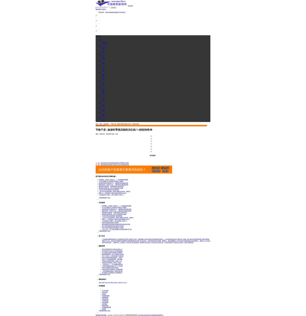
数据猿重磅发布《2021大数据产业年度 (113, 254)
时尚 (103, 77)
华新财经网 (105, 297)
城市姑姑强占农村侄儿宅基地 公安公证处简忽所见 (115, 164)
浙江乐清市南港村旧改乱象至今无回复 (113, 226)
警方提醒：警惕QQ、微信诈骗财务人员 (167, 241)
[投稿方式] (97, 23)
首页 (100, 39)
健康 (100, 102)
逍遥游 (104, 294)
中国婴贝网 (105, 300)
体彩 (103, 119)
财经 (100, 45)
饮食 (103, 106)
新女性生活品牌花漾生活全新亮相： (188, 241)
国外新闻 (104, 42)
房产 (100, 60)
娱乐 (100, 87)
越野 (120, 282)
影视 (103, 89)
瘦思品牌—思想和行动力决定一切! (143, 242)
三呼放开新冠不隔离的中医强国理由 (109, 189)
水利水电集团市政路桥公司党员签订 (115, 12)
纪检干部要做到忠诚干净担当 (110, 267)
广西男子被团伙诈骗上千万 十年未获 (112, 266)
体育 (100, 117)
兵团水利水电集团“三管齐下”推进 (111, 262)
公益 (103, 82)
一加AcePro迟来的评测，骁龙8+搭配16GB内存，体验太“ (115, 191)
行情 (103, 67)
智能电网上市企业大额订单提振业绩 (148, 239)
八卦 (103, 94)
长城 (106, 282)
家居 (103, 62)
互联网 (104, 59)
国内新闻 (104, 44)
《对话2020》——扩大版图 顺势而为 (112, 264)
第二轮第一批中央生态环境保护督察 (191, 239)
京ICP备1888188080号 (144, 315)
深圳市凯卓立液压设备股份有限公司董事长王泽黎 (115, 163)
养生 (103, 104)
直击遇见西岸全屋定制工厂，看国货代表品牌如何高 (113, 183)
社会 (100, 81)
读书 (103, 114)
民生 (103, 86)
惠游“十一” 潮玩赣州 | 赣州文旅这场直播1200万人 (113, 193)
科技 (100, 54)
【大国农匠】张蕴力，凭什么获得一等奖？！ (111, 194)
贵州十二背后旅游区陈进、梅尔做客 (112, 259)
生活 (100, 107)
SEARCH (113, 7)
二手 (103, 69)
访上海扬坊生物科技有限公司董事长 (112, 252)
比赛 (103, 121)
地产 (122, 282)
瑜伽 (100, 282)
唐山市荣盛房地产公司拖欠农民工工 (112, 249)
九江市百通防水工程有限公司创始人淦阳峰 (111, 181)
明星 (103, 91)
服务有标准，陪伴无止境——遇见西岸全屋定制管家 (113, 184)
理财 (103, 49)
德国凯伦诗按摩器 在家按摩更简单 (126, 241)
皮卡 (125, 282)
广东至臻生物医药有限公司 (109, 239)
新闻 (100, 40)
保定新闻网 (105, 302)
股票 (103, 47)
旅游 (103, 109)
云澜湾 (103, 282)
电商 (103, 111)
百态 (103, 84)
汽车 (100, 65)
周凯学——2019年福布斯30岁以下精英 (170, 239)
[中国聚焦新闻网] (111, 6)
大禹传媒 (104, 304)
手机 (103, 57)
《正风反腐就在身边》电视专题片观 (112, 271)
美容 (103, 76)
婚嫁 (103, 79)
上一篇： (98, 163)
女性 (100, 72)
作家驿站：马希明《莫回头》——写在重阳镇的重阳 (113, 179)
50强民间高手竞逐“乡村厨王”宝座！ (128, 239)
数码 (103, 55)
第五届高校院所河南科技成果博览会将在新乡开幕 (116, 224)
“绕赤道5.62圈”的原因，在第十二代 (112, 261)
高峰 (115, 282)
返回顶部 (98, 315)
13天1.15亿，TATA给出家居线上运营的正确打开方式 (117, 229)
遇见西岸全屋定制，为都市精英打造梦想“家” (111, 186)
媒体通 (104, 309)
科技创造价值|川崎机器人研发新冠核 (112, 269)
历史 (103, 116)
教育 (100, 112)
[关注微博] (97, 33)
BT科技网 (104, 292)
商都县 (111, 282)
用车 (103, 70)
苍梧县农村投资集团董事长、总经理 (112, 257)
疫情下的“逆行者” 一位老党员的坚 (146, 241)
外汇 (103, 50)
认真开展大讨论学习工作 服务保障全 (112, 251)
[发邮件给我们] (97, 28)
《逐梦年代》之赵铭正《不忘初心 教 (123, 242)
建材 (103, 64)
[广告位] (134, 173)
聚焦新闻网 (105, 305)
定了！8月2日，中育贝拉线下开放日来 (113, 256)
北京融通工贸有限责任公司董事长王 (112, 272)
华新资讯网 (105, 299)
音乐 (103, 92)
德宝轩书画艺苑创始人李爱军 (110, 222)
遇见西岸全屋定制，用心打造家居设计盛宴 (111, 188)
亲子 (103, 74)
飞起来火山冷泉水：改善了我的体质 (183, 242)
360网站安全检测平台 (157, 315)
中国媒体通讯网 (106, 307)
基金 (103, 52)
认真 (109, 282)
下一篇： (98, 164)
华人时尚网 (105, 290)
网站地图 (103, 315)
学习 (117, 282)
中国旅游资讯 (106, 295)
